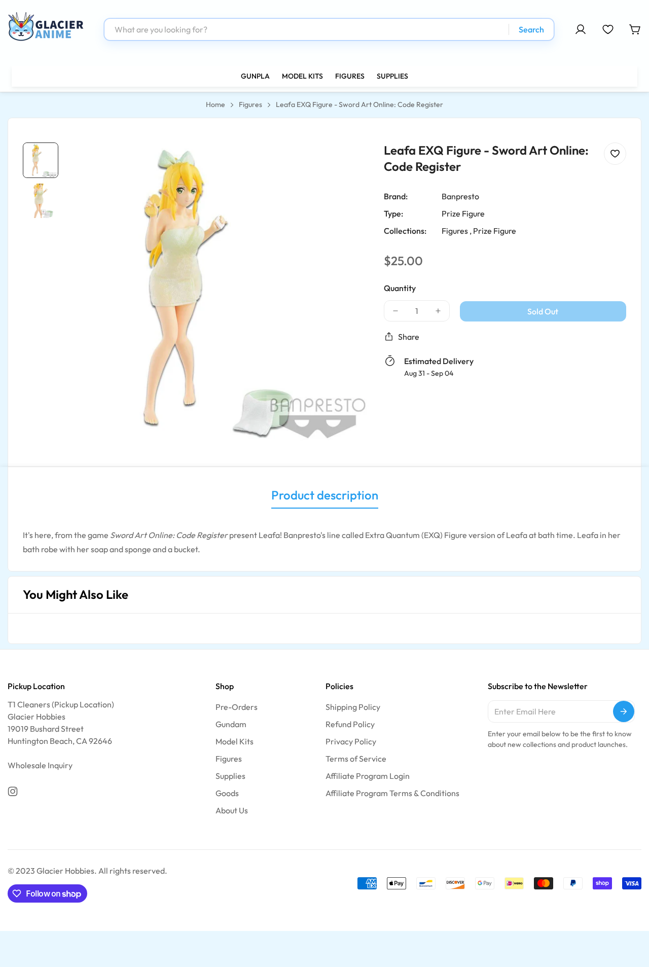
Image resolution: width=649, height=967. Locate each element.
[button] (635, 29)
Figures (250, 104)
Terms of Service (356, 759)
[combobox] (329, 29)
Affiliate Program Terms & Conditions (392, 793)
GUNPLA (255, 76)
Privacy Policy (351, 741)
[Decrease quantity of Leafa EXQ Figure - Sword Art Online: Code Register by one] (395, 311)
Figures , (457, 231)
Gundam (230, 724)
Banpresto (460, 196)
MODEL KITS (302, 76)
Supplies (230, 776)
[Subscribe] (623, 711)
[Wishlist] (608, 29)
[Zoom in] (347, 164)
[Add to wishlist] (615, 153)
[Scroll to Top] (629, 911)
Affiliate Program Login (368, 776)
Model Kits (234, 741)
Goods (227, 793)
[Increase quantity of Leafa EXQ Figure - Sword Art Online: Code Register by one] (438, 311)
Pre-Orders (236, 707)
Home (215, 104)
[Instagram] (13, 791)
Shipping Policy (353, 707)
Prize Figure (463, 213)
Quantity (400, 288)
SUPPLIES (392, 76)
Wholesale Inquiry (40, 765)
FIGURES (350, 76)
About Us (231, 810)
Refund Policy (350, 724)
